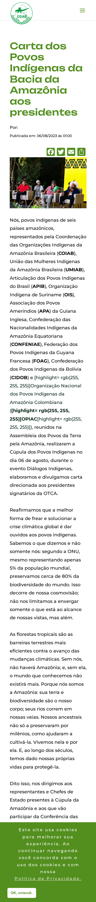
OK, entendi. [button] (22, 893)
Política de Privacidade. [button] (48, 878)
